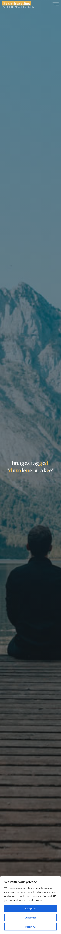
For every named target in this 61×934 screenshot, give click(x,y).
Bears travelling (16, 3)
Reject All (30, 926)
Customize (30, 917)
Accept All (30, 908)
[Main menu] (56, 4)
